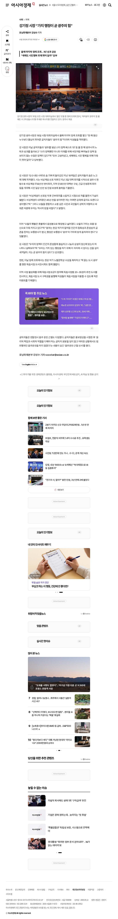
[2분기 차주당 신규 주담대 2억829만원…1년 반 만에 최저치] (35, 431)
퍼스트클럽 (41, 889)
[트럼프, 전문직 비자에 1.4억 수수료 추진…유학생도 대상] (35, 445)
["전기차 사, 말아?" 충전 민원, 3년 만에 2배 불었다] (35, 485)
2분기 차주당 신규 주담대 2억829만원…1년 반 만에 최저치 (67, 426)
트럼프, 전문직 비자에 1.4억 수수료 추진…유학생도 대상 (67, 440)
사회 (21, 20)
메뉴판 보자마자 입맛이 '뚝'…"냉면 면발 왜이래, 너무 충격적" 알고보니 (77, 305)
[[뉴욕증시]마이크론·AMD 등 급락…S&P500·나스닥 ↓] (82, 733)
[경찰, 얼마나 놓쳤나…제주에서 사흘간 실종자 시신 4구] (82, 705)
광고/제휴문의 (20, 889)
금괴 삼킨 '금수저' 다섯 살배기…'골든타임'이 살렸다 (68, 843)
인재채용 (31, 889)
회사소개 (9, 889)
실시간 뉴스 (43, 5)
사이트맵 (9, 894)
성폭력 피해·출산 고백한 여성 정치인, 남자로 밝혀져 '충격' (68, 829)
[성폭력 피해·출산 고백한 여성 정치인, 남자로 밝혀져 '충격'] (37, 835)
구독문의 (51, 889)
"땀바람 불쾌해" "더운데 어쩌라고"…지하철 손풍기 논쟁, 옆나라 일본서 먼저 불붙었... (77, 318)
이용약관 (91, 889)
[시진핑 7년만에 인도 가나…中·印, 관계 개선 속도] (35, 458)
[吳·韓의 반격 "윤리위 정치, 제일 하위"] (37, 820)
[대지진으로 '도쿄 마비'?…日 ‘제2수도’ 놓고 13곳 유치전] (37, 806)
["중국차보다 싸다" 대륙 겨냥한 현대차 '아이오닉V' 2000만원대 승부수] (82, 746)
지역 (27, 20)
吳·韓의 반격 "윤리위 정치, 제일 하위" (65, 814)
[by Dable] (85, 759)
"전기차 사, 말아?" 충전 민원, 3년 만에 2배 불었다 (67, 480)
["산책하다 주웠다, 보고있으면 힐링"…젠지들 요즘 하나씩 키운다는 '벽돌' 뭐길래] (82, 719)
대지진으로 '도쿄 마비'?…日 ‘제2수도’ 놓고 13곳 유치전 (68, 800)
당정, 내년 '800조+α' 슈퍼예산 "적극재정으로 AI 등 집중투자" (66, 466)
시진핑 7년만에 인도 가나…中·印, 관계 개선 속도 (66, 453)
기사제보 (60, 889)
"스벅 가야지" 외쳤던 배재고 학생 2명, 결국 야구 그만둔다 (77, 299)
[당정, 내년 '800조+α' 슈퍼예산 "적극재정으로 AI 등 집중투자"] (35, 471)
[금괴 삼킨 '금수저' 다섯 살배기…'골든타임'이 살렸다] (37, 849)
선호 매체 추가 (52, 40)
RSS (67, 889)
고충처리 (100, 889)
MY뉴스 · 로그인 (92, 5)
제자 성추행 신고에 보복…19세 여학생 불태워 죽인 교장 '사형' (77, 311)
